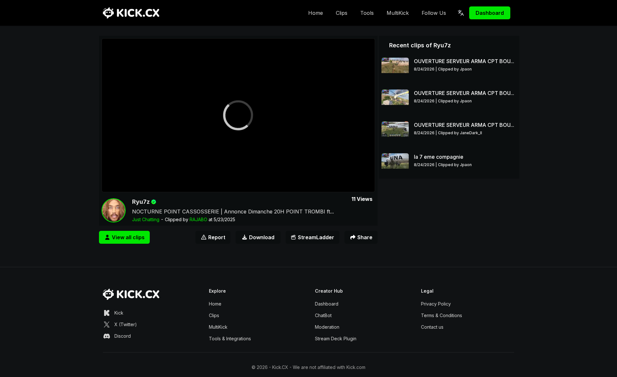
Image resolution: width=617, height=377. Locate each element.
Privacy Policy (436, 303)
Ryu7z (141, 201)
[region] (238, 115)
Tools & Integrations (230, 338)
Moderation (327, 327)
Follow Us (434, 13)
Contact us (432, 327)
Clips (341, 13)
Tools (367, 13)
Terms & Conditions (441, 315)
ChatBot (323, 315)
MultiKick (398, 13)
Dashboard (490, 13)
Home (315, 13)
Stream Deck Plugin (335, 338)
